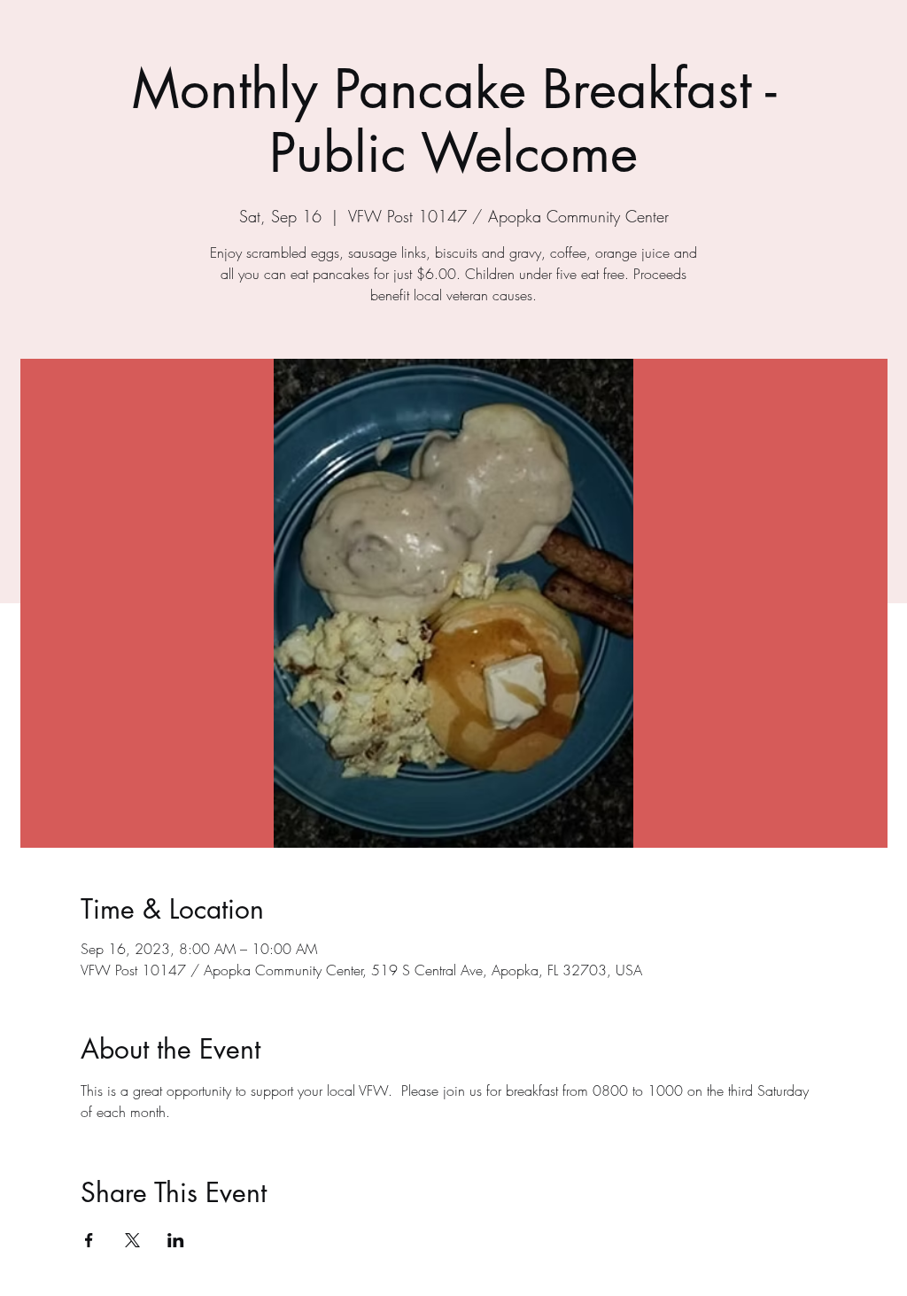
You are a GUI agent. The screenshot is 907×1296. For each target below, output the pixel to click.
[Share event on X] (132, 1240)
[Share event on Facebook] (89, 1240)
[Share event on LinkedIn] (175, 1240)
